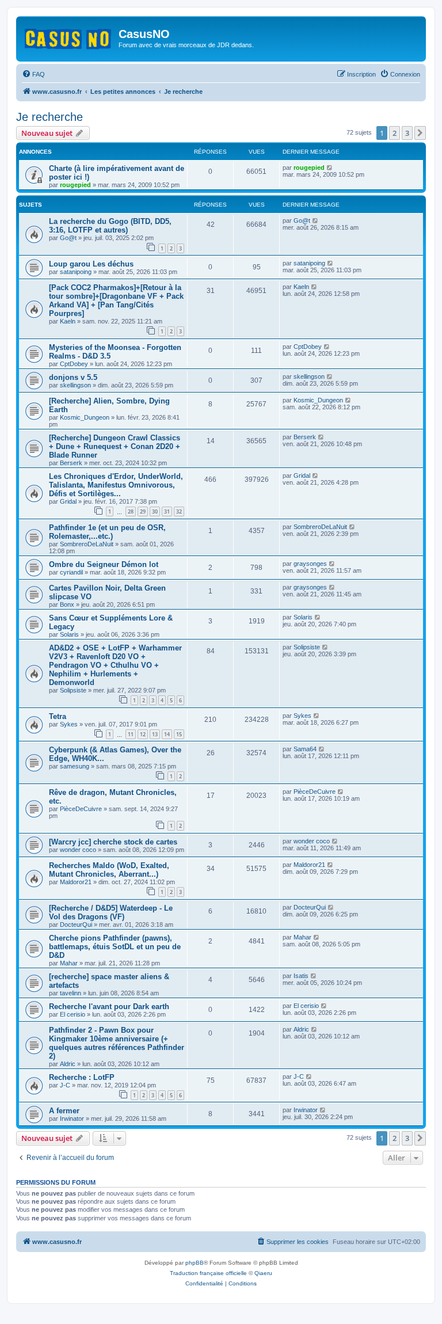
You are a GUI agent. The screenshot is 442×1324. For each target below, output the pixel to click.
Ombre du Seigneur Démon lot (103, 564)
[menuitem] (33, 74)
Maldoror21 (76, 881)
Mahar (69, 963)
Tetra (57, 716)
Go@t (68, 237)
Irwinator (72, 1118)
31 (167, 511)
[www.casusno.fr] (69, 37)
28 (131, 511)
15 (179, 734)
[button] (420, 133)
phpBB (194, 1263)
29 (143, 511)
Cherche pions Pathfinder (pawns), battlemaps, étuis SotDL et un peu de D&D (115, 947)
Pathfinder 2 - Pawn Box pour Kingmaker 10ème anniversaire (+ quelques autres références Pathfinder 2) (116, 1043)
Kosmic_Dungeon (84, 417)
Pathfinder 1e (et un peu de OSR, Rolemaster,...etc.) (107, 532)
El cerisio (72, 1014)
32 (179, 511)
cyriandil (71, 572)
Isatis (301, 975)
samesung (74, 766)
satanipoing (76, 271)
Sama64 (305, 748)
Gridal (68, 501)
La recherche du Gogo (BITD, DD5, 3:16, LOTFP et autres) (110, 225)
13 (155, 734)
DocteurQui (76, 924)
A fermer (64, 1110)
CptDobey (74, 363)
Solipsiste (73, 690)
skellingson (75, 385)
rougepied (75, 184)
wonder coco (78, 849)
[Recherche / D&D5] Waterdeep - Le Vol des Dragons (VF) (111, 912)
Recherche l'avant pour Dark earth (109, 1006)
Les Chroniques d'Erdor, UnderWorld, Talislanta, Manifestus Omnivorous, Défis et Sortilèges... (116, 485)
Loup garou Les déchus (91, 264)
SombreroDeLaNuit (86, 544)
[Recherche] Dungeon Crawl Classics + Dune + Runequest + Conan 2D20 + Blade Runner (114, 446)
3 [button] (407, 133)
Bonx (67, 604)
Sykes (69, 724)
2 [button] (395, 133)
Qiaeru (263, 1273)
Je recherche (49, 117)
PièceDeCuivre (81, 808)
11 (131, 734)
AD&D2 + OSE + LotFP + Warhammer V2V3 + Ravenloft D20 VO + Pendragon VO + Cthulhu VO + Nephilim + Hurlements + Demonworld (115, 665)
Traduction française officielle (208, 1273)
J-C (65, 1085)
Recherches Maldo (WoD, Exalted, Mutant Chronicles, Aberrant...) (109, 869)
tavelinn (70, 993)
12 (143, 734)
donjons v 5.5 (73, 377)
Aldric (67, 1063)
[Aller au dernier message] (330, 167)
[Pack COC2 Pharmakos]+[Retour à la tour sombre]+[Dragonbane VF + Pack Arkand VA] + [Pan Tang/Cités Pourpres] (116, 300)
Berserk (71, 462)
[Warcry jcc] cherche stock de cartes (113, 842)
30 (155, 511)
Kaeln (67, 321)
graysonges (310, 563)
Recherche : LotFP (82, 1077)
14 (167, 734)
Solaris (69, 634)
